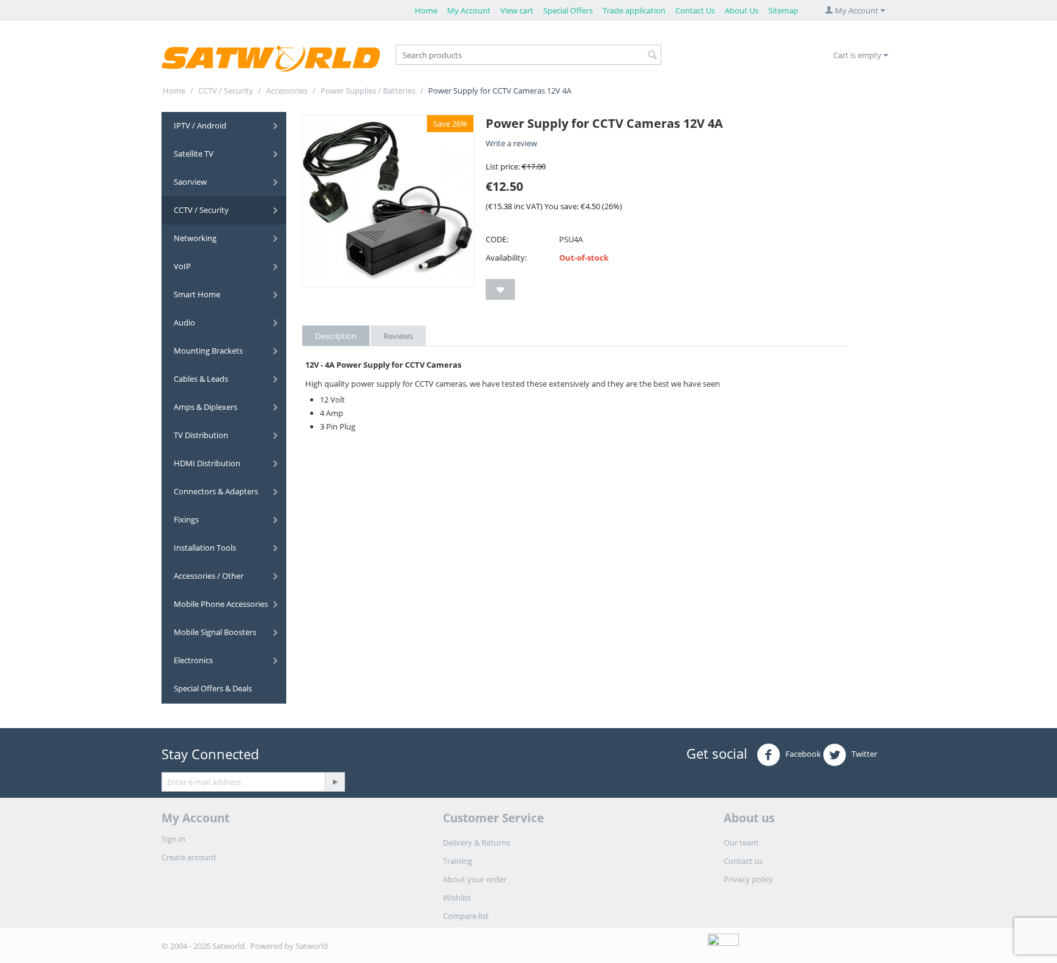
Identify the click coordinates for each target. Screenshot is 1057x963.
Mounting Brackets (208, 350)
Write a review (511, 143)
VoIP (182, 266)
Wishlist (457, 897)
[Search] (652, 56)
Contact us (743, 860)
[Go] (334, 782)
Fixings (186, 519)
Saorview (190, 181)
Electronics (193, 660)
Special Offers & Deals (213, 688)
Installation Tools (205, 547)
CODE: (497, 239)
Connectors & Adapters (216, 491)
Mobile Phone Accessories (221, 603)
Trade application (634, 10)
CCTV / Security (225, 90)
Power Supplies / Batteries (368, 90)
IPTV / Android (200, 125)
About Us (741, 10)
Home (426, 10)
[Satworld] (270, 58)
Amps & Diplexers (205, 406)
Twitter (863, 754)
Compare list (466, 915)
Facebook (802, 754)
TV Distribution (201, 435)
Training (457, 860)
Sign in (173, 838)
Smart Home (197, 294)
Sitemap (783, 10)
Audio (184, 322)
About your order (474, 879)
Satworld (311, 945)
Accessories (287, 90)
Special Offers (568, 10)
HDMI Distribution (207, 463)
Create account (189, 857)
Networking (195, 238)
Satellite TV (193, 153)
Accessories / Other (208, 575)
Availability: (506, 257)
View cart (516, 10)
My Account (469, 10)
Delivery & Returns (476, 842)
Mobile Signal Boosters (215, 632)
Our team (741, 842)
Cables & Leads (201, 378)
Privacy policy (748, 879)
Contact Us (695, 10)
